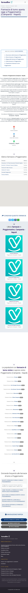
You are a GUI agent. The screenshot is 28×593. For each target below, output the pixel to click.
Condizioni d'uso (5, 550)
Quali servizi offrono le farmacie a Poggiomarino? (12, 505)
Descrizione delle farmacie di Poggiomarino (15, 55)
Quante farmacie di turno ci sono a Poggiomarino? (12, 481)
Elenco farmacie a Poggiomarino (12, 57)
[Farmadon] (7, 2)
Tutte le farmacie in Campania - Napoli (14, 519)
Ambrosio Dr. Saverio (6, 169)
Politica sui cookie (5, 548)
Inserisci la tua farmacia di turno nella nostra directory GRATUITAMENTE (13, 546)
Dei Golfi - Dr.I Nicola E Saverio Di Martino (10, 165)
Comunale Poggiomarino (6, 172)
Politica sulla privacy (5, 552)
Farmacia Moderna (5, 174)
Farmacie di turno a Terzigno (7, 571)
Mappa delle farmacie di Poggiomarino (14, 59)
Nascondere (19, 51)
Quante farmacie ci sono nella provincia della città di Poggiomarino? (13, 500)
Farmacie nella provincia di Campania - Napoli (11, 569)
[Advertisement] (14, 33)
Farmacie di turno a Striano (7, 573)
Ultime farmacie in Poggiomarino (12, 61)
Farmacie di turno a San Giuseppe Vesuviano (11, 575)
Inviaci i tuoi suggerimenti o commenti (9, 561)
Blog (2, 556)
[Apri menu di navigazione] (25, 2)
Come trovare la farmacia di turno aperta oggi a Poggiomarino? (12, 490)
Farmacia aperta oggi (14, 523)
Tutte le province (14, 526)
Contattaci (3, 563)
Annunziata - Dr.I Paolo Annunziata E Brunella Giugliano (12, 163)
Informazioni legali (5, 554)
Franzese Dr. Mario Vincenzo (7, 167)
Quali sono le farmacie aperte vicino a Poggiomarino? (13, 495)
